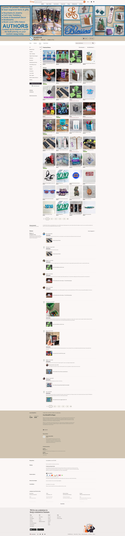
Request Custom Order (36, 83)
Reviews (35, 43)
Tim (46, 233)
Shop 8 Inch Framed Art (33, 494)
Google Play (40, 530)
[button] (85, 38)
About (40, 43)
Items (30, 43)
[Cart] (94, 2)
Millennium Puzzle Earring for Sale (85, 494)
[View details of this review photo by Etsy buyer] (52, 309)
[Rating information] (34, 39)
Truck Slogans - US (49, 494)
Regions (94, 534)
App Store (33, 530)
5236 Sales (31, 90)
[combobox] (58, 2)
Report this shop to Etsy (33, 95)
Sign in (88, 1)
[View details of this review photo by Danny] (52, 338)
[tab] (35, 47)
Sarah (47, 273)
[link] (44, 219)
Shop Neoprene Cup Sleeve (67, 494)
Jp (46, 391)
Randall (47, 260)
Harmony (47, 378)
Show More (62, 503)
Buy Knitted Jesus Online (83, 499)
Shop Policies (45, 43)
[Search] (84, 2)
